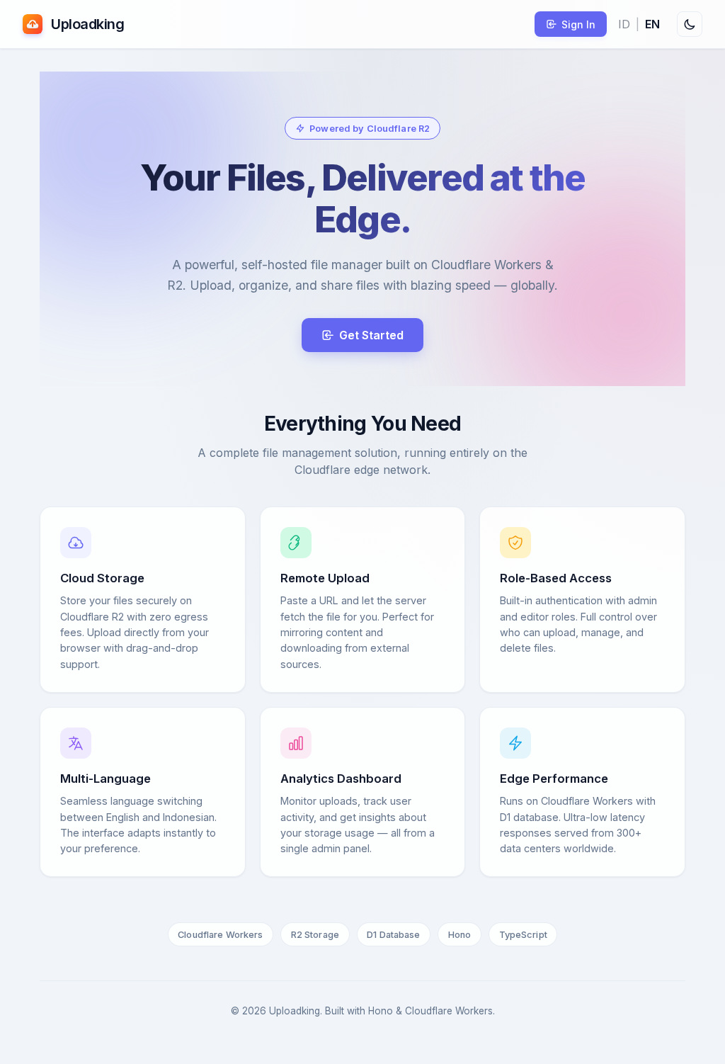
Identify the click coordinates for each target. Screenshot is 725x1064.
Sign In (578, 24)
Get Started (371, 335)
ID (624, 24)
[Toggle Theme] (689, 24)
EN (652, 24)
